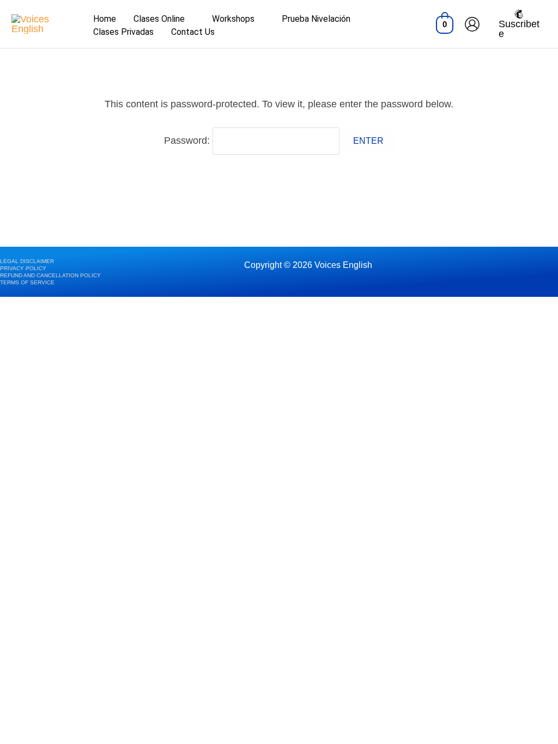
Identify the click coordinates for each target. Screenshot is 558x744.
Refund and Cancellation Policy (50, 275)
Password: (188, 140)
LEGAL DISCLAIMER (27, 261)
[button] (190, 19)
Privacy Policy (23, 268)
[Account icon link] (472, 24)
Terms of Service (27, 282)
